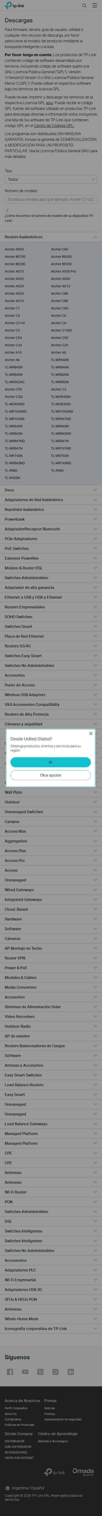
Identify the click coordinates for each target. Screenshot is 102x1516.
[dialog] (51, 758)
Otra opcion (50, 775)
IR (50, 762)
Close (91, 733)
